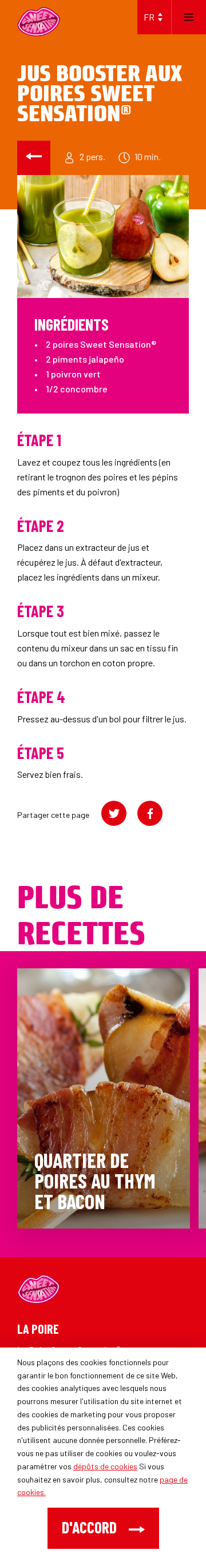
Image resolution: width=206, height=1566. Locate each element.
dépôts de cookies (105, 1466)
